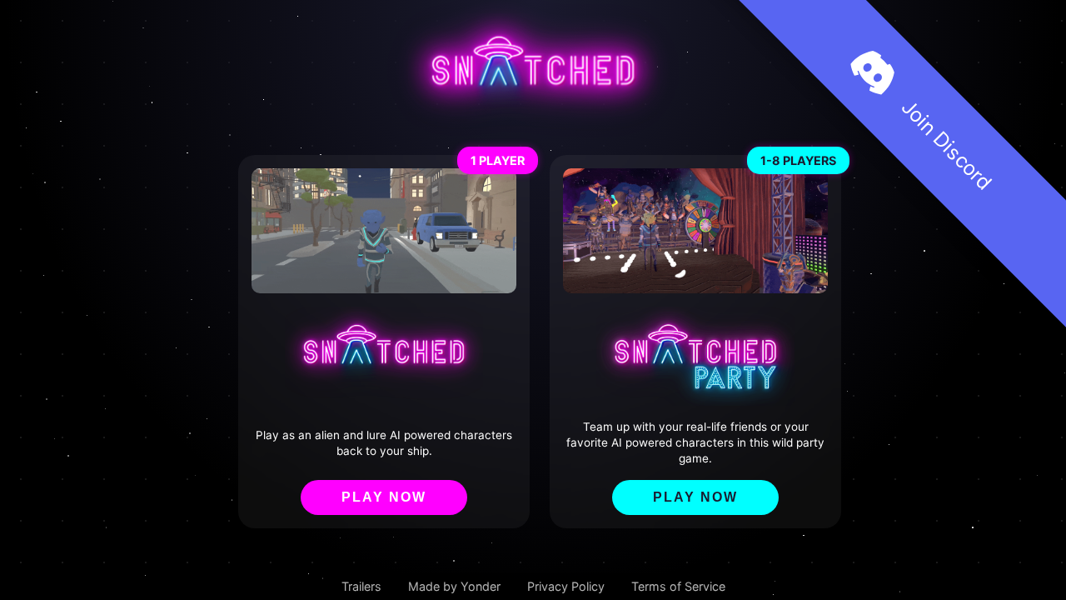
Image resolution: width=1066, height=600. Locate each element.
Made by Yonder (454, 586)
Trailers (361, 586)
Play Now (383, 497)
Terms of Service (678, 586)
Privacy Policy (566, 586)
